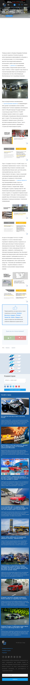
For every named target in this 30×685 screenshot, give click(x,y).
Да (10, 337)
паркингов (13, 65)
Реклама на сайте (6, 650)
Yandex (16, 386)
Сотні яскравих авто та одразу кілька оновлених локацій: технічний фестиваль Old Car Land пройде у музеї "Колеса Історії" (14, 508)
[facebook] (3, 657)
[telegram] (14, 657)
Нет (22, 337)
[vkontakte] (20, 657)
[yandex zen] (17, 657)
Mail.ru (11, 386)
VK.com (5, 386)
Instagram (12, 315)
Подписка (15, 679)
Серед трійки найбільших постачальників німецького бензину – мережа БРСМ (13, 538)
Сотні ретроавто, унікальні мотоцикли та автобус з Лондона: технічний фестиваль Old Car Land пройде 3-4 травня (14, 478)
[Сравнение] (19, 4)
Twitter (12, 317)
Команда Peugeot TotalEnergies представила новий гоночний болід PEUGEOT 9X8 (14, 627)
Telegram (17, 317)
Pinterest (18, 315)
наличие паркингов (22, 180)
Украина (7, 347)
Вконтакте (7, 315)
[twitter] (9, 657)
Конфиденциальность (7, 648)
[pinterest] (11, 657)
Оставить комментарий (15, 389)
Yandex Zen (7, 317)
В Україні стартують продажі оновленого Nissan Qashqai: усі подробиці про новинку (14, 598)
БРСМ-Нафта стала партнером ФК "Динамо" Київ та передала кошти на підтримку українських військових (14, 446)
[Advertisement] (15, 35)
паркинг (13, 347)
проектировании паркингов (11, 103)
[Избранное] (22, 4)
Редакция (4, 652)
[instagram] (6, 657)
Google (19, 386)
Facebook (18, 313)
